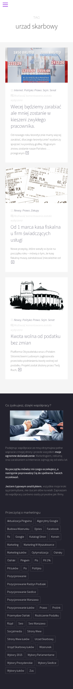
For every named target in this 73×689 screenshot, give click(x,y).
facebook (53, 529)
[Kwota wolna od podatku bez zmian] (36, 294)
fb (8, 536)
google (19, 536)
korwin (55, 536)
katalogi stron (37, 536)
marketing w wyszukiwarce (39, 544)
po (25, 568)
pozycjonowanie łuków (20, 607)
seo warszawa (37, 623)
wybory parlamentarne (41, 655)
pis (36, 560)
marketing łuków (16, 552)
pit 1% (47, 560)
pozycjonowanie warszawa (22, 599)
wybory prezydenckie (20, 663)
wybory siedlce (47, 663)
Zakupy (35, 210)
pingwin (25, 560)
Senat (53, 90)
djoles (38, 529)
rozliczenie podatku (47, 615)
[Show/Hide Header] (5, 5)
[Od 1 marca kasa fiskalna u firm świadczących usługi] (36, 185)
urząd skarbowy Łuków (20, 647)
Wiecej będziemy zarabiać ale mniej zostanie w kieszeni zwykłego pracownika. (36, 116)
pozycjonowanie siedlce (21, 592)
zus (31, 670)
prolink (56, 607)
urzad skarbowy (44, 639)
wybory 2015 (14, 655)
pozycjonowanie (16, 576)
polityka (36, 568)
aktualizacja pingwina (19, 521)
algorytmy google (47, 521)
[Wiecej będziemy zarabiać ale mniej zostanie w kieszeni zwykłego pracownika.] (36, 65)
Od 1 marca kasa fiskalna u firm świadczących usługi (36, 233)
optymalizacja (40, 552)
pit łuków (12, 568)
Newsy (17, 210)
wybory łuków (15, 670)
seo (20, 623)
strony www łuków (18, 639)
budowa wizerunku (18, 529)
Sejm (46, 90)
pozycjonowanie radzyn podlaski (26, 584)
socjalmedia (14, 631)
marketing (12, 544)
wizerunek (45, 647)
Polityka (28, 90)
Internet (18, 90)
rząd (10, 623)
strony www (34, 631)
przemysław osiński (18, 615)
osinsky (58, 552)
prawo (43, 607)
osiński (11, 560)
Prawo (38, 90)
